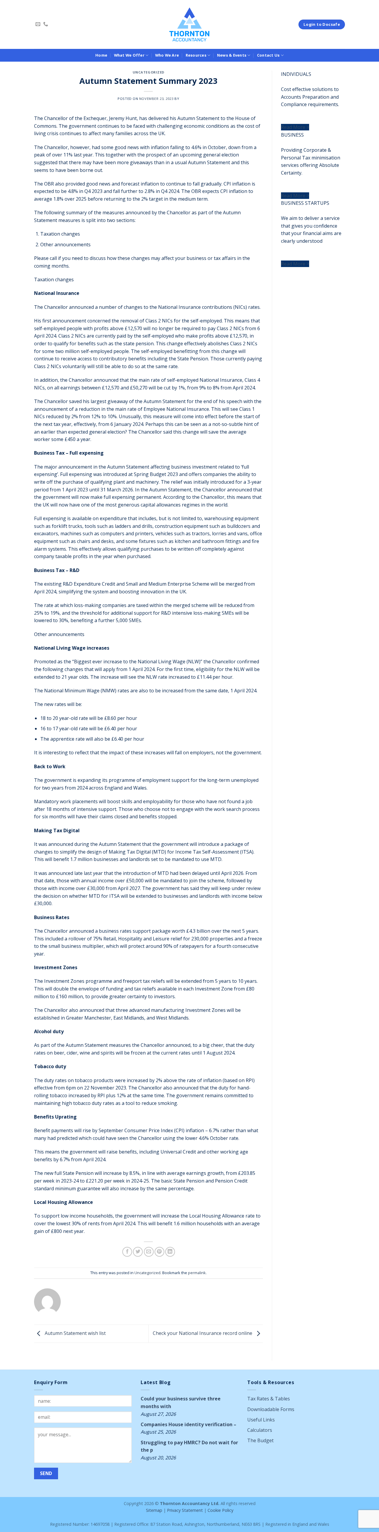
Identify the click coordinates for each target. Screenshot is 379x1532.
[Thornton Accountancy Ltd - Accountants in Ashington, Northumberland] (190, 24)
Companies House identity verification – (188, 1424)
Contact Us (268, 55)
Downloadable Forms (270, 1409)
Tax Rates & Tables (268, 1398)
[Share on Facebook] (127, 1252)
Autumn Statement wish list (75, 1333)
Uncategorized (148, 72)
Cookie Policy (220, 1510)
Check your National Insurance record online (203, 1333)
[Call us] (45, 24)
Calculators (259, 1430)
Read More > (295, 127)
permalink (197, 1272)
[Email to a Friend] (149, 1252)
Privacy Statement (185, 1510)
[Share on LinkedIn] (170, 1252)
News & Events (231, 55)
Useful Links (261, 1419)
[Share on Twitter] (138, 1252)
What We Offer (129, 55)
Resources (196, 55)
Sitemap (154, 1510)
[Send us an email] (38, 24)
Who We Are (167, 55)
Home (101, 55)
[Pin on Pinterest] (159, 1252)
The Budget (260, 1440)
